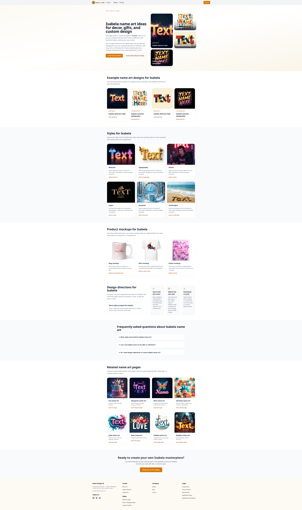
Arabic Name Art (126, 489)
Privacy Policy (185, 486)
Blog (153, 489)
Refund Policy (185, 492)
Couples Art (125, 492)
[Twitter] (97, 498)
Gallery (115, 2)
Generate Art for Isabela (151, 470)
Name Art (112, 11)
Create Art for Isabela (114, 55)
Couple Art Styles (126, 505)
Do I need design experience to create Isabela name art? (140, 352)
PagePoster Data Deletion (189, 498)
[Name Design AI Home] (98, 2)
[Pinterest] (100, 498)
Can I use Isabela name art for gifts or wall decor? (138, 345)
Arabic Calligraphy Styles (129, 502)
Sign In (207, 2)
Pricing (122, 2)
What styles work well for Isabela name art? (136, 337)
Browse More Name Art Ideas (135, 56)
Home (107, 11)
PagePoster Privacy (187, 495)
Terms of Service (186, 489)
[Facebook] (93, 498)
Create (108, 2)
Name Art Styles (126, 499)
